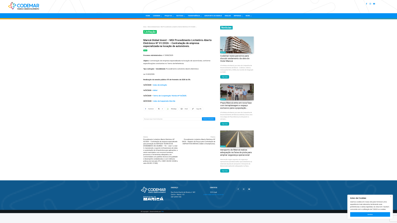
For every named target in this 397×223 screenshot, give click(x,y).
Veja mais (225, 77)
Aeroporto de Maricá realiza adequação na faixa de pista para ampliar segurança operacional (236, 152)
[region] (370, 207)
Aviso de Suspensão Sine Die (164, 101)
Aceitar (370, 214)
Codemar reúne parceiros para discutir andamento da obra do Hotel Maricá (234, 58)
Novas (145, 50)
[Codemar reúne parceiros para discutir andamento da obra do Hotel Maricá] (237, 45)
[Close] (390, 196)
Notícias (223, 52)
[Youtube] (374, 4)
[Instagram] (370, 4)
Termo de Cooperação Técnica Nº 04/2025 (169, 96)
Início (144, 27)
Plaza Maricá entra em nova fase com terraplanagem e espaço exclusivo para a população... (236, 105)
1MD (162, 211)
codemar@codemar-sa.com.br (213, 194)
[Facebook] (366, 4)
